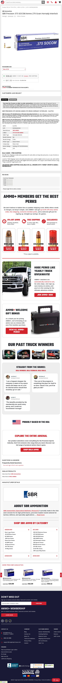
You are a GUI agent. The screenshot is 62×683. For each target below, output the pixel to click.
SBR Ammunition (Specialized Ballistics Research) (21, 511)
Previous (1, 575)
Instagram (2, 621)
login (4, 87)
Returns (56, 634)
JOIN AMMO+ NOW (45, 295)
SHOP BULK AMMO (31, 449)
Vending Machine (43, 634)
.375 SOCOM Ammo (38, 534)
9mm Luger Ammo (10, 532)
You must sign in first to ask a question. (13, 465)
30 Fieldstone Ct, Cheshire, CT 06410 (8, 633)
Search (43, 2)
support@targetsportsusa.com (12, 642)
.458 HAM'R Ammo (38, 538)
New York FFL (4, 656)
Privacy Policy (27, 641)
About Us (26, 636)
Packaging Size (7, 66)
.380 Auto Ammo (9, 538)
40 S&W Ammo (9, 536)
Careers (26, 643)
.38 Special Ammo (10, 544)
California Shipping (6, 658)
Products (48, 2)
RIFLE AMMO (12, 476)
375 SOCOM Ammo (18, 132)
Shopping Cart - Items (60, 2)
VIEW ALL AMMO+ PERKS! (16, 331)
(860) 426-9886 (52, 2)
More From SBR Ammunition (12, 565)
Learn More (9, 615)
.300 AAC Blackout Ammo (40, 532)
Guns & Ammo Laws (6, 652)
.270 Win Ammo (37, 546)
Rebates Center (43, 636)
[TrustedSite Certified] (49, 666)
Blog (25, 632)
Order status (57, 632)
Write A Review (21, 16)
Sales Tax (41, 643)
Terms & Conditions (29, 638)
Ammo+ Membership (44, 632)
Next (61, 575)
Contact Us (27, 634)
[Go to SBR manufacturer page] (31, 494)
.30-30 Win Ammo (37, 548)
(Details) (26, 76)
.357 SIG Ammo (9, 546)
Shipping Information (44, 638)
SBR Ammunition (16, 474)
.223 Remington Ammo (39, 540)
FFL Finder (3, 654)
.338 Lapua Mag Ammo (39, 550)
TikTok (10, 621)
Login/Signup (56, 2)
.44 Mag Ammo (9, 548)
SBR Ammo (16, 130)
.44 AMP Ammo (9, 542)
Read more (41, 515)
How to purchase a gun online (9, 649)
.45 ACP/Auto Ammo (10, 534)
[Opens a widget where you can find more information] (56, 680)
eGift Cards (57, 636)
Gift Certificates (43, 641)
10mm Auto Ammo (10, 540)
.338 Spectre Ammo (38, 542)
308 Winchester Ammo (39, 544)
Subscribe (39, 603)
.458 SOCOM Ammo (38, 536)
